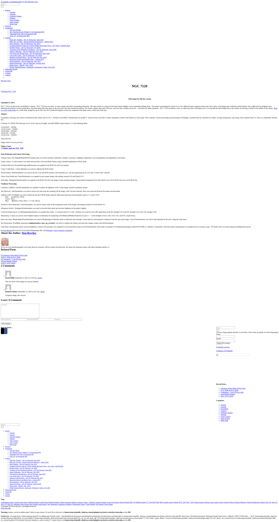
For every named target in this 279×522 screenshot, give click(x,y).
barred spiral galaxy (21, 502)
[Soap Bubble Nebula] (9, 261)
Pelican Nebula (234, 502)
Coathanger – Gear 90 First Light (232, 392)
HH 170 (132, 502)
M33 (154, 502)
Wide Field (224, 421)
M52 (161, 502)
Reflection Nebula (259, 502)
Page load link (6, 508)
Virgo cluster (108, 504)
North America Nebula (202, 502)
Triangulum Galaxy (78, 504)
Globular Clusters (227, 413)
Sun (49, 504)
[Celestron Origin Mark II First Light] (14, 255)
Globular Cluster (94, 502)
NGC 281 (182, 502)
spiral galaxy (42, 504)
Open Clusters (58, 230)
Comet (41, 502)
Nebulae (50, 230)
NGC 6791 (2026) (227, 396)
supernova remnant (65, 504)
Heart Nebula (124, 502)
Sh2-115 (275, 502)
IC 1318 (149, 502)
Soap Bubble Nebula (228, 394)
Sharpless (17, 504)
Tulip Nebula (90, 504)
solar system (24, 504)
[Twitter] (2, 331)
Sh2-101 (268, 502)
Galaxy (85, 502)
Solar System (225, 419)
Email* (218, 339)
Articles (223, 405)
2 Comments (68, 230)
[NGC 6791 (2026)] (8, 263)
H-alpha (103, 502)
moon (171, 502)
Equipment (224, 409)
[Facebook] (5, 331)
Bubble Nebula (33, 502)
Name (218, 334)
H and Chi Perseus (113, 502)
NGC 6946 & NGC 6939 (229, 390)
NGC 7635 (190, 502)
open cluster (214, 502)
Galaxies (224, 411)
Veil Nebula (99, 504)
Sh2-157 (4, 504)
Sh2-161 (10, 504)
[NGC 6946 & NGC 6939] (10, 257)
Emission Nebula (70, 502)
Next (9, 81)
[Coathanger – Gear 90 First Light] (13, 259)
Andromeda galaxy (7, 502)
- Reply (39, 278)
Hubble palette (141, 502)
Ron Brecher (7, 230)
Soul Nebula (33, 504)
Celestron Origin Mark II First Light (233, 388)
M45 (157, 502)
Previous (4, 81)
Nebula (175, 502)
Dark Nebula (48, 502)
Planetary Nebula (246, 502)
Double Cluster (59, 502)
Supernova (54, 504)
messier (165, 502)
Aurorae (223, 407)
